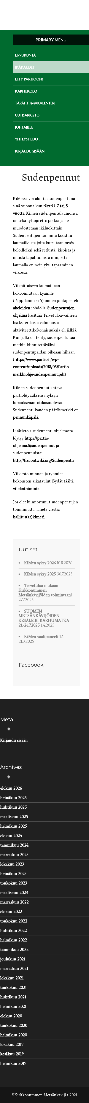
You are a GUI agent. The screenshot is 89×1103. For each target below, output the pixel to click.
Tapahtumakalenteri (35, 103)
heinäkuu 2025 (13, 797)
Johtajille (24, 127)
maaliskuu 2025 (14, 816)
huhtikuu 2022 (13, 930)
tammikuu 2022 (14, 949)
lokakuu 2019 (12, 1044)
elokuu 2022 (11, 911)
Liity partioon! (29, 79)
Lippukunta (25, 55)
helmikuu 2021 (13, 1006)
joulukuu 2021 (12, 959)
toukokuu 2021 (13, 987)
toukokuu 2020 (13, 1025)
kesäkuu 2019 (12, 1053)
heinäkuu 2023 (13, 873)
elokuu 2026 (11, 788)
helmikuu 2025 (13, 826)
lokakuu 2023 (12, 864)
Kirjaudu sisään (29, 151)
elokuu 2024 (11, 835)
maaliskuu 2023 (14, 892)
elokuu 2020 (11, 1015)
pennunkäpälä (25, 417)
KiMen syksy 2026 (40, 562)
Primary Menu (51, 39)
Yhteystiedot (27, 139)
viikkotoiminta (26, 488)
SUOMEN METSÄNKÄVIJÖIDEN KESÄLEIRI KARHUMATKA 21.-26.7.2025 (44, 618)
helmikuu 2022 (13, 940)
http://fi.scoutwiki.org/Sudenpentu (43, 460)
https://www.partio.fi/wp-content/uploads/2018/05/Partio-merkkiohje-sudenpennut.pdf (41, 367)
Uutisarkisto (27, 115)
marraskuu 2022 (14, 902)
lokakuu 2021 (12, 978)
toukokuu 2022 (13, 921)
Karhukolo (26, 91)
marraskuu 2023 (14, 854)
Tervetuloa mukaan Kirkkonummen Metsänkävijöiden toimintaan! (45, 590)
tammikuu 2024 (14, 845)
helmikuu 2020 (13, 1034)
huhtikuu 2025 (13, 807)
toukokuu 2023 (13, 883)
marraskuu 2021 (14, 968)
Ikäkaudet (25, 67)
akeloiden (21, 307)
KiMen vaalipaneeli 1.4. (44, 636)
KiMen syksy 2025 (40, 574)
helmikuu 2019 (13, 1063)
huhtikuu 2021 (13, 997)
